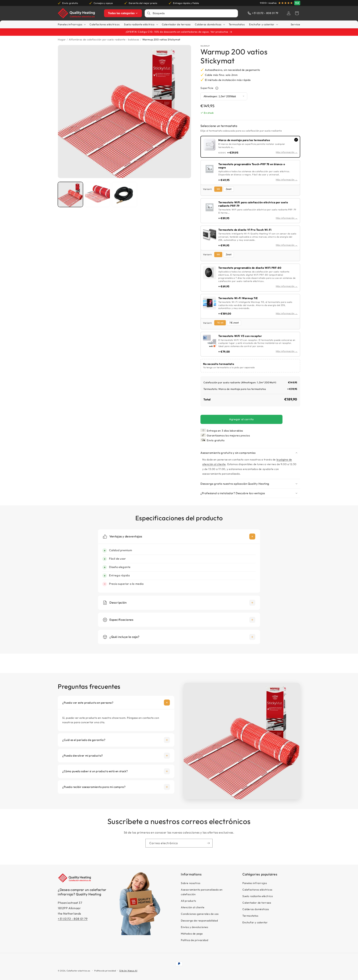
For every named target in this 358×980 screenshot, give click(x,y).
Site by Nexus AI (128, 970)
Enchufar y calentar (255, 922)
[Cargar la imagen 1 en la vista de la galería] (70, 194)
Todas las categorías (121, 13)
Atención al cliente (192, 907)
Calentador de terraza (256, 902)
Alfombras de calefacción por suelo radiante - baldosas (104, 39)
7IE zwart (234, 322)
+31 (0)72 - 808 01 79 (73, 919)
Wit (218, 189)
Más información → (287, 152)
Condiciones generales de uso (200, 914)
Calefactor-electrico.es (78, 970)
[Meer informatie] (217, 88)
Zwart (228, 189)
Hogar (62, 39)
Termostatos (250, 916)
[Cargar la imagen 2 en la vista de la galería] (97, 194)
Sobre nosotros (190, 883)
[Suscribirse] (208, 843)
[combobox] (194, 13)
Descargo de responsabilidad (199, 920)
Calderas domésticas (255, 909)
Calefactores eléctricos (257, 889)
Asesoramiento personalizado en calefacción (202, 892)
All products (188, 900)
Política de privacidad (194, 940)
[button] (297, 13)
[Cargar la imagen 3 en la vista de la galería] (124, 194)
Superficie (206, 88)
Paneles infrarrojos (254, 883)
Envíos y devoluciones (194, 927)
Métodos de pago (192, 933)
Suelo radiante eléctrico (257, 896)
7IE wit (220, 322)
